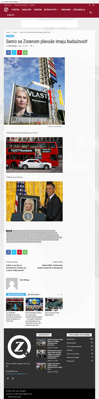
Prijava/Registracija (21, 5)
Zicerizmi (38, 10)
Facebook (47, 233)
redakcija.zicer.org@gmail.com (16, 374)
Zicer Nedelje (79, 10)
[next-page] (61, 294)
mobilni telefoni (48, 235)
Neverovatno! (71, 343)
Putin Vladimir (38, 237)
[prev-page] (59, 294)
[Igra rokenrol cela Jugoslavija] (54, 304)
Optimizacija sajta (14, 397)
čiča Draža (10, 233)
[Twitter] (14, 52)
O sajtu (10, 15)
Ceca (53, 231)
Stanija (46, 239)
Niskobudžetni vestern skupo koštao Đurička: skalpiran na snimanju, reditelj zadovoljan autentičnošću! (54, 354)
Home (8, 32)
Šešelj (18, 239)
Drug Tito (39, 233)
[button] (90, 12)
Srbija (40, 239)
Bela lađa (36, 231)
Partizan (23, 237)
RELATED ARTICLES (16, 294)
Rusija (59, 237)
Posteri (15, 32)
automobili (17, 231)
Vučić (24, 242)
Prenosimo (66, 10)
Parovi (16, 237)
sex (31, 239)
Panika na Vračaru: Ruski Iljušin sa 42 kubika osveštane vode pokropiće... (55, 342)
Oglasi (9, 237)
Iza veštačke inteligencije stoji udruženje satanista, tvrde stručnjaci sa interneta (14, 317)
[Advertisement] (49, 23)
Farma (54, 233)
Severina (25, 239)
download (30, 233)
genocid (21, 235)
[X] (93, 5)
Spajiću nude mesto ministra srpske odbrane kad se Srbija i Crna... (54, 366)
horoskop (37, 235)
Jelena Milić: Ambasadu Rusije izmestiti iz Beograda (50, 266)
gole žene (29, 235)
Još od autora (33, 294)
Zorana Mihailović (34, 242)
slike (35, 239)
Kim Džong (13, 46)
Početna (15, 10)
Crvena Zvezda (20, 233)
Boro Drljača (45, 231)
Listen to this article (11, 2)
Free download (12, 235)
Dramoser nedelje (73, 357)
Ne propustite (50, 10)
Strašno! (70, 350)
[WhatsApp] (25, 52)
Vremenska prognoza (14, 242)
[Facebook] (89, 5)
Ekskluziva (26, 10)
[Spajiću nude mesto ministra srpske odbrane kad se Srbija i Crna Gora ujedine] (41, 366)
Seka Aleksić (11, 239)
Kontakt (32, 5)
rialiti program (50, 237)
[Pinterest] (19, 52)
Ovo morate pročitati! (74, 346)
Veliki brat (54, 239)
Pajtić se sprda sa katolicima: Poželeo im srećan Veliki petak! (16, 267)
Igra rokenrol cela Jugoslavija (52, 314)
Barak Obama (27, 231)
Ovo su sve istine (73, 354)
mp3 (57, 235)
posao (30, 237)
